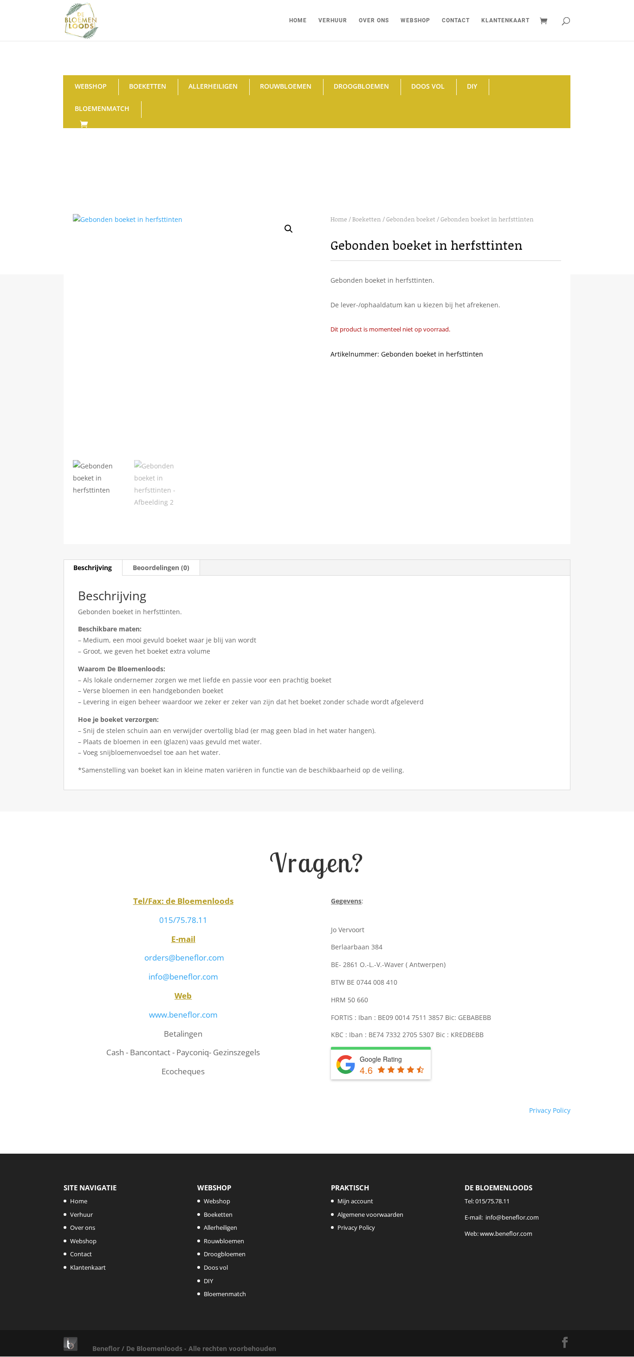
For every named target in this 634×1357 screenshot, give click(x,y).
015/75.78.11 (183, 920)
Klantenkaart (505, 20)
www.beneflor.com (183, 1014)
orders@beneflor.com (184, 957)
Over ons (374, 20)
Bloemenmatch (102, 108)
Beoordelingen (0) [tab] (161, 567)
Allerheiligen (213, 86)
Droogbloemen (361, 86)
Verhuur (332, 20)
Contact (456, 20)
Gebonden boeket (410, 219)
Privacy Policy (549, 1110)
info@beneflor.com (183, 976)
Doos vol (428, 86)
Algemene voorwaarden (370, 1214)
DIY (472, 86)
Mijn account (355, 1201)
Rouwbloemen (285, 86)
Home (298, 20)
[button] (288, 229)
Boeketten (147, 86)
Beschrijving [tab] (92, 567)
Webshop (415, 20)
